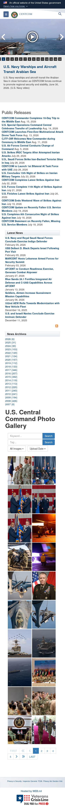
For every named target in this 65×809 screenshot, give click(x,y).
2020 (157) (11, 359)
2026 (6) (10, 339)
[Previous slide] (3, 37)
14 (55, 59)
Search (49, 436)
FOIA (40, 781)
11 (42, 59)
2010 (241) (11, 394)
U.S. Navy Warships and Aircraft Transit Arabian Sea (30, 69)
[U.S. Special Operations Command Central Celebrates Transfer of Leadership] (20, 470)
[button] (15, 6)
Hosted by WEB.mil (31, 791)
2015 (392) (11, 376)
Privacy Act (47, 781)
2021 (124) (11, 356)
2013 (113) (11, 383)
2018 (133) (11, 366)
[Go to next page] (16, 757)
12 (47, 59)
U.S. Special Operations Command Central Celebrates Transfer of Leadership (26, 126)
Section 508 (57, 781)
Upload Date (37, 448)
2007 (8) (10, 404)
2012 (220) (11, 387)
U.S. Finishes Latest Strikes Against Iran (25, 193)
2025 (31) (10, 342)
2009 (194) (11, 397)
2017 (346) (11, 370)
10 (38, 59)
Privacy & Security (14, 781)
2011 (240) (11, 390)
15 (60, 59)
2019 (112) (11, 363)
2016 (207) (11, 373)
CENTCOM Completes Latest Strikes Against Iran (30, 180)
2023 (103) (11, 349)
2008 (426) (11, 401)
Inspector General (30, 781)
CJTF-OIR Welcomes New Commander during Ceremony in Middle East (28, 140)
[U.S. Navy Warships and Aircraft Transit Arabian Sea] (32, 37)
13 (51, 59)
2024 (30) (10, 346)
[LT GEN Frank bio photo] (44, 586)
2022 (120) (11, 352)
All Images (16, 448)
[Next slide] (61, 37)
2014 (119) (11, 380)
